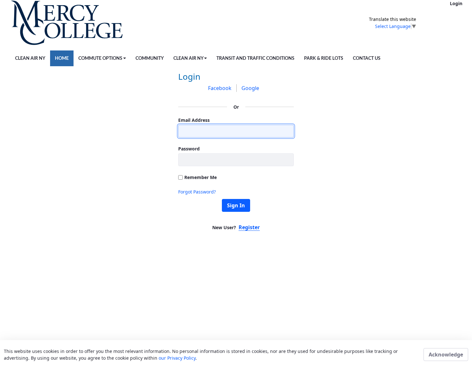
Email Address (194, 120)
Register (249, 227)
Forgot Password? (197, 192)
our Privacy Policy (177, 358)
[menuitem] (30, 58)
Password (189, 149)
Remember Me (200, 177)
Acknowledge (446, 354)
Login (456, 3)
